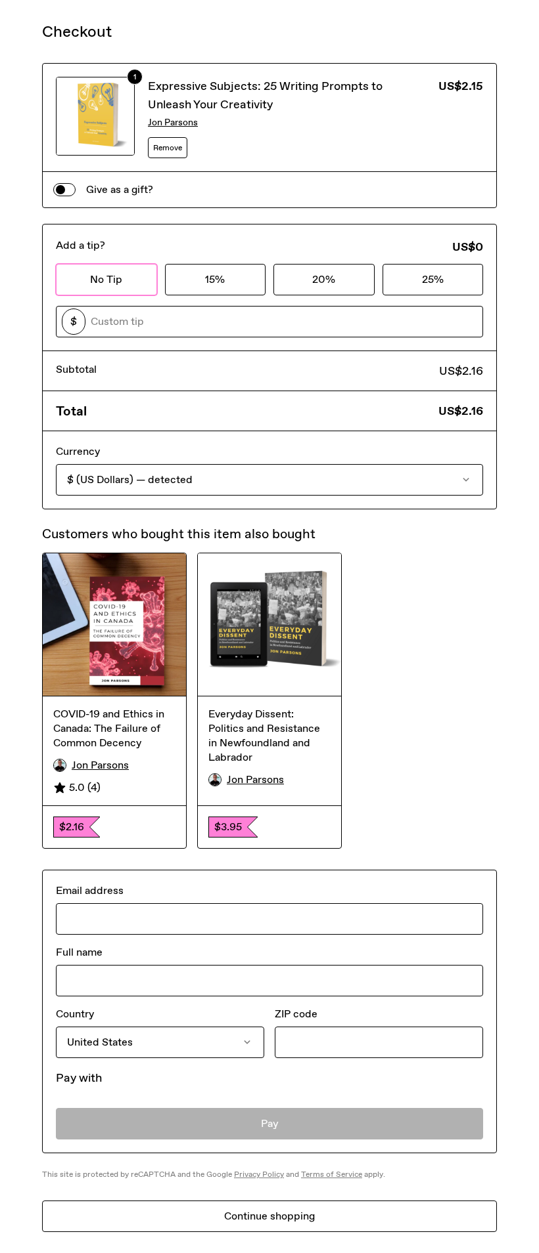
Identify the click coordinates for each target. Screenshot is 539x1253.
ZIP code (296, 1014)
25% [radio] (433, 279)
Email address (90, 890)
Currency (78, 451)
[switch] (64, 189)
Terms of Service (331, 1174)
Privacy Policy (259, 1174)
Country (75, 1014)
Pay (270, 1123)
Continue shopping (269, 1216)
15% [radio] (215, 279)
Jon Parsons (173, 122)
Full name (79, 952)
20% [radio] (323, 279)
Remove (167, 147)
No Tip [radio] (106, 279)
